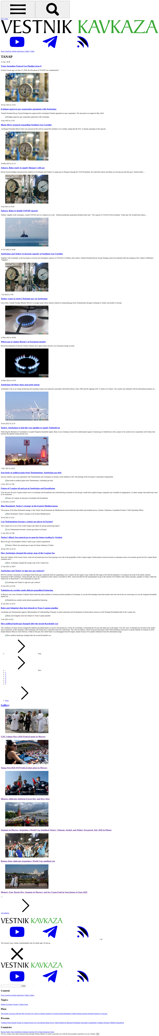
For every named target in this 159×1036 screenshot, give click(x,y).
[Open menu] (18, 9)
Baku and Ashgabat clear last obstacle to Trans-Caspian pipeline (29, 608)
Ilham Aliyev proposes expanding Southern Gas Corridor (26, 125)
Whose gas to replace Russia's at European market (23, 342)
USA (36, 1032)
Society (16, 1004)
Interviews (20, 51)
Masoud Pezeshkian (74, 1023)
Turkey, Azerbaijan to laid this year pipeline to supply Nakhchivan (30, 428)
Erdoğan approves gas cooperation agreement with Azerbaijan (28, 109)
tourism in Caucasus (100, 1014)
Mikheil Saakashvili (117, 1023)
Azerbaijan (18, 1032)
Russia (3, 1032)
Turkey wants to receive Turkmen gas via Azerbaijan (24, 299)
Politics (3, 1004)
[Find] (52, 9)
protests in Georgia (52, 1014)
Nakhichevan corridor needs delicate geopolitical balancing (27, 590)
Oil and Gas (29, 1014)
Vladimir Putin (6, 1023)
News (3, 51)
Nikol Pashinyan (61, 1023)
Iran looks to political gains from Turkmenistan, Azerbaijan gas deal (31, 472)
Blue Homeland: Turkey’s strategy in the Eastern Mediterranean (29, 506)
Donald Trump (16, 1023)
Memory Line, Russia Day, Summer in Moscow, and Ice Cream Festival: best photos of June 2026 (44, 892)
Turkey (8, 1032)
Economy (9, 1004)
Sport (26, 1004)
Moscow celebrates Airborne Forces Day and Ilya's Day (25, 799)
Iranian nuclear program (85, 1014)
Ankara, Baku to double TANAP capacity (19, 211)
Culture (21, 1004)
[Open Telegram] (50, 49)
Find (23, 986)
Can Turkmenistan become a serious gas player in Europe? (27, 521)
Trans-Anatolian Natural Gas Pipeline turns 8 (21, 66)
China (40, 1032)
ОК (98, 1034)
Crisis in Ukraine (40, 1014)
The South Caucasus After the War (13, 1014)
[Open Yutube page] (17, 49)
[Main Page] (79, 33)
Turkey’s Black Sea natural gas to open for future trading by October (31, 537)
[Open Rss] (83, 49)
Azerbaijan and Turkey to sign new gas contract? (22, 571)
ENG (6, 19)
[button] (79, 954)
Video (32, 51)
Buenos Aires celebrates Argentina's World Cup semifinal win (28, 861)
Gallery (27, 51)
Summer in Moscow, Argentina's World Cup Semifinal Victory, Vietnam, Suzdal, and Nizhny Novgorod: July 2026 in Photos (56, 830)
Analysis (8, 51)
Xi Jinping (25, 1023)
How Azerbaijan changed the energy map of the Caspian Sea (28, 553)
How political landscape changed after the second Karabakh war (29, 623)
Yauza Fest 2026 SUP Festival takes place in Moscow (24, 768)
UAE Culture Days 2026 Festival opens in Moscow (23, 736)
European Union (48, 1032)
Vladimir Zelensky (103, 1023)
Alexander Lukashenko (89, 1023)
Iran (12, 1032)
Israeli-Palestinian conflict (68, 1014)
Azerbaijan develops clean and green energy (20, 385)
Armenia (25, 1032)
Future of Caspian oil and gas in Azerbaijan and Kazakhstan (28, 488)
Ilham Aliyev (50, 1023)
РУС (3, 19)
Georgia (31, 1032)
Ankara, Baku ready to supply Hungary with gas (23, 168)
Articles (14, 51)
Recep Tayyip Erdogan (37, 1023)
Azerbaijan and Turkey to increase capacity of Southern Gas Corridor (32, 254)
